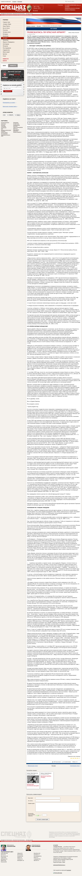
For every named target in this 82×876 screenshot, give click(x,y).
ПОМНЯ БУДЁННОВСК (70, 9)
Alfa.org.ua (15, 128)
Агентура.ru (3, 123)
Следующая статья (75, 765)
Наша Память (6, 26)
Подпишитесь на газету (9, 102)
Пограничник (3, 127)
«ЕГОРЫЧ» (67, 6)
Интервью (5, 34)
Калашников (15, 122)
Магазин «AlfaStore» (17, 132)
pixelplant (69, 870)
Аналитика (5, 36)
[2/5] (72, 758)
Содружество (6, 50)
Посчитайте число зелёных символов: (31, 814)
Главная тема (6, 22)
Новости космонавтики (18, 127)
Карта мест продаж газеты (10, 106)
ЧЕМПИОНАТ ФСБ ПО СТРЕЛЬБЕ (72, 8)
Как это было (6, 28)
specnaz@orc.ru (76, 834)
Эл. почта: (30, 800)
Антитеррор (6, 44)
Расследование (7, 48)
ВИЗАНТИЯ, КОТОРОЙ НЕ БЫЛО (33, 785)
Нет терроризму (4, 133)
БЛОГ (4, 65)
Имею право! (6, 52)
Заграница (5, 40)
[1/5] (71, 758)
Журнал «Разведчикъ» (9, 42)
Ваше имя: (30, 798)
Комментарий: (31, 803)
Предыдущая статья (33, 765)
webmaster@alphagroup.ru (59, 865)
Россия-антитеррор (5, 122)
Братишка (3, 125)
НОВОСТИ (5, 58)
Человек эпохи (6, 32)
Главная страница (30, 26)
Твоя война (3, 126)
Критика (5, 54)
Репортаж (5, 46)
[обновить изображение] (38, 815)
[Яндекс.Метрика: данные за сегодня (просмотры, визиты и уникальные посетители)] (57, 873)
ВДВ (2, 128)
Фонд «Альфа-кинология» (16, 130)
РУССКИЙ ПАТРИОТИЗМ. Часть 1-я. (73, 5)
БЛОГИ (5, 60)
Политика (5, 30)
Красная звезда (4, 132)
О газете (14, 1)
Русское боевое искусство (16, 125)
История (39, 26)
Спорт (4, 56)
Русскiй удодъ (16, 123)
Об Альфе (19, 1)
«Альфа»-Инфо (7, 24)
